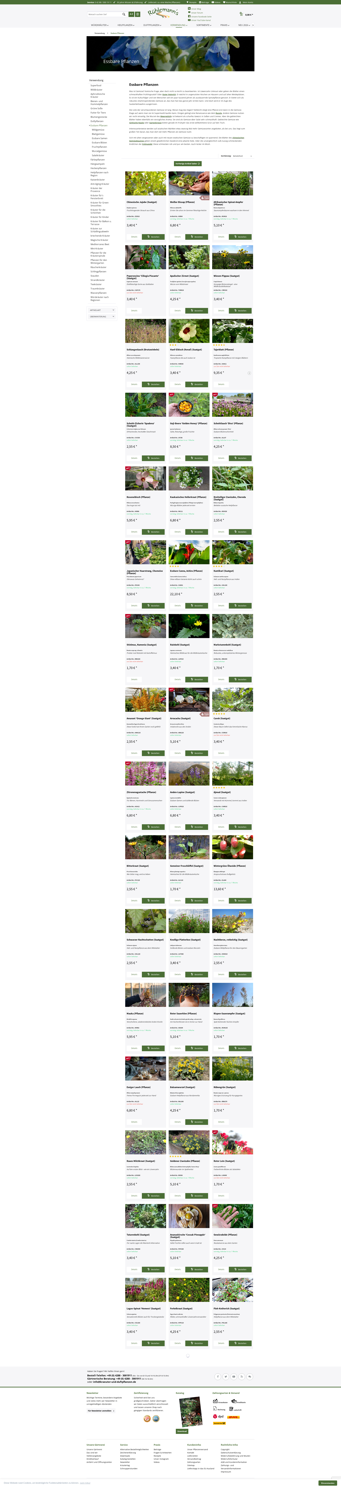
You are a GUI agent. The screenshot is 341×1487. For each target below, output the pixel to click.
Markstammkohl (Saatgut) (227, 645)
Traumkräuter (98, 288)
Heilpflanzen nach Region (99, 174)
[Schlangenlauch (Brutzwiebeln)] (145, 331)
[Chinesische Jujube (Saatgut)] (145, 183)
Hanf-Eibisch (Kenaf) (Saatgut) (186, 349)
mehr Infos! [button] (85, 1483)
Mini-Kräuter (97, 248)
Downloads (125, 1456)
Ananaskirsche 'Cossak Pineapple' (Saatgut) (187, 1236)
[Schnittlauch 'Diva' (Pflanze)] (232, 405)
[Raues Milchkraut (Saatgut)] (145, 1142)
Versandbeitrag (194, 1459)
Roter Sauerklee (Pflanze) (183, 1013)
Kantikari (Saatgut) (224, 571)
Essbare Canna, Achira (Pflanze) (186, 571)
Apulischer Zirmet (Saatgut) (184, 276)
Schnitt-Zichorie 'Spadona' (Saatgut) (140, 424)
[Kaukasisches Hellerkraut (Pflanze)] (189, 478)
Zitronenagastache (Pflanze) (141, 792)
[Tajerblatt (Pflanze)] (232, 331)
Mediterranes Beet (100, 244)
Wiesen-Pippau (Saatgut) (227, 276)
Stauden (95, 275)
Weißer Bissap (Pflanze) (182, 202)
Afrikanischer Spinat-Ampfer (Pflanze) (228, 203)
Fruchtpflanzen (99, 146)
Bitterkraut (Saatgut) (138, 866)
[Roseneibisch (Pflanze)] (145, 478)
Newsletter (125, 1462)
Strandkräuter (98, 280)
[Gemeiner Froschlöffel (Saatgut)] (189, 847)
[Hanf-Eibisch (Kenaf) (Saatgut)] (189, 331)
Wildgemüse (98, 129)
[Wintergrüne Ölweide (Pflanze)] (232, 847)
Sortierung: (226, 156)
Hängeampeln (98, 163)
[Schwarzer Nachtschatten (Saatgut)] (145, 921)
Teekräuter (96, 284)
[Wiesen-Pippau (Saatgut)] (232, 257)
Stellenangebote (94, 1456)
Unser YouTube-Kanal (201, 20)
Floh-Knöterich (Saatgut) (227, 1308)
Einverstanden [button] (327, 1483)
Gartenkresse (155, 122)
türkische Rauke (136, 122)
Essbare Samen (99, 138)
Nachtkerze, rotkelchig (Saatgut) (231, 940)
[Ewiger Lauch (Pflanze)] (145, 1069)
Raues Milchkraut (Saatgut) (141, 1161)
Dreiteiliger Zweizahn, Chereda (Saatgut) (230, 498)
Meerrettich (165, 116)
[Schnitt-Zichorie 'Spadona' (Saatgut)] (145, 405)
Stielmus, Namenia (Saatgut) (142, 645)
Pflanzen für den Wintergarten (99, 261)
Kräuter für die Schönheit (98, 211)
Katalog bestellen (128, 1459)
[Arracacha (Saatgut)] (189, 700)
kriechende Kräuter (100, 235)
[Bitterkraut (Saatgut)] (145, 847)
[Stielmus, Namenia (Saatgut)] (145, 626)
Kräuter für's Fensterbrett (97, 197)
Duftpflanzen (97, 121)
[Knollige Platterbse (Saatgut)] (189, 921)
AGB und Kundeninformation (234, 1462)
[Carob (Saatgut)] (232, 700)
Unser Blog (196, 9)
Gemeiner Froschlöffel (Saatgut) (186, 866)
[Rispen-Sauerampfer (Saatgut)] (232, 995)
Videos (217, 2)
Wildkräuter (96, 89)
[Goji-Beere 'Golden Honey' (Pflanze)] (189, 405)
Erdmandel (147, 144)
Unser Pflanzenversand (197, 1449)
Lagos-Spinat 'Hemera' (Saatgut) (144, 1308)
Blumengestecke (99, 116)
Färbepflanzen (98, 159)
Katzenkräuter (98, 179)
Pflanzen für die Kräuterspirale (98, 254)
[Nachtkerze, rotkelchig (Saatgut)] (232, 921)
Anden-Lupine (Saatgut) (182, 792)
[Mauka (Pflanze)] (145, 995)
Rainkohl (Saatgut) (180, 645)
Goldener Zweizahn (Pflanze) (185, 1161)
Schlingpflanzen (98, 271)
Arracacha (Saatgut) (180, 718)
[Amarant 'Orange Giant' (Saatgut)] (145, 700)
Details (134, 236)
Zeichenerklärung (128, 1452)
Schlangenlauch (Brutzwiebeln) (143, 349)
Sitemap (191, 1465)
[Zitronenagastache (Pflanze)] (145, 774)
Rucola (219, 113)
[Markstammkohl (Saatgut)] (232, 626)
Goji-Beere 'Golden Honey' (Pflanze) (188, 423)
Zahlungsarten (193, 1462)
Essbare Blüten (99, 142)
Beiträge (205, 2)
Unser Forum (197, 12)
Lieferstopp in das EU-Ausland (200, 1468)
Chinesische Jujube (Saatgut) (142, 202)
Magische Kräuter (99, 240)
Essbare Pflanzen (98, 125)
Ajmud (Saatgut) (222, 792)
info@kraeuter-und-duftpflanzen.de (114, 1381)
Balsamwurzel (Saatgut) (182, 1087)
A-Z (131, 14)
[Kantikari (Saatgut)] (232, 552)
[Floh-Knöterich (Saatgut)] (232, 1290)
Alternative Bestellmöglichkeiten (134, 1449)
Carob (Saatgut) (222, 718)
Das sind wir (92, 1452)
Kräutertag (125, 1465)
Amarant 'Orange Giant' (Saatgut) (144, 718)
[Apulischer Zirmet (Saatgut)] (189, 257)
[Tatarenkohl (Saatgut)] (145, 1216)
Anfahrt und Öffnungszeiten (99, 1462)
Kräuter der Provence (96, 190)
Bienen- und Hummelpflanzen (99, 103)
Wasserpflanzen (99, 292)
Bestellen (155, 237)
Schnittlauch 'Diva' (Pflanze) (228, 423)
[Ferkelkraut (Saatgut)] (189, 1290)
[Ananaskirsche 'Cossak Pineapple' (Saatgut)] (189, 1216)
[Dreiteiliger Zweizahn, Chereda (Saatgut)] (232, 478)
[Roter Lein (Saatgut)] (232, 1142)
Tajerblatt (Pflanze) (224, 349)
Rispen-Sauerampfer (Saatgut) (229, 1013)
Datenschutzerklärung (231, 1452)
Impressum (226, 1471)
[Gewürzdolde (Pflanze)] (232, 1216)
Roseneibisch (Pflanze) (138, 497)
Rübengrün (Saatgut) (225, 1087)
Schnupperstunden (128, 1468)
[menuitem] (191, 2)
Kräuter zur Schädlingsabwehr (100, 230)
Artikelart (95, 310)
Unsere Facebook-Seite (201, 16)
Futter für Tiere (98, 112)
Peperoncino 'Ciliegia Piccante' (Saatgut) (143, 277)
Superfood (96, 85)
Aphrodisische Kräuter (98, 95)
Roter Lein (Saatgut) (224, 1161)
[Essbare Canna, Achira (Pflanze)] (189, 552)
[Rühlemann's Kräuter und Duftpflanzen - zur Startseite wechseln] (163, 14)
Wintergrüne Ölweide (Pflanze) (230, 866)
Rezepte (192, 2)
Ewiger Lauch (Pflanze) (139, 1087)
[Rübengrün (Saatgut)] (232, 1069)
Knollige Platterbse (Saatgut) (185, 940)
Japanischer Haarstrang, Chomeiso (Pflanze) (145, 572)
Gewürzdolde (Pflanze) (225, 1235)
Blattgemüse (98, 134)
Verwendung (96, 80)
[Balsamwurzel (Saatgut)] (189, 1069)
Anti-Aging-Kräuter (100, 183)
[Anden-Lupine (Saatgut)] (189, 774)
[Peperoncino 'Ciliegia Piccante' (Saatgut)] (145, 257)
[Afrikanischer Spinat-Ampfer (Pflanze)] (232, 183)
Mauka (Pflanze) (135, 1013)
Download (182, 1431)
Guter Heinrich (169, 94)
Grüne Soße (97, 108)
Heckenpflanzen (99, 168)
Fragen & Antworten (163, 1452)
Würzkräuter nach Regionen (100, 299)
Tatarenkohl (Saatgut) (138, 1235)
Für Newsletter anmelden (99, 1410)
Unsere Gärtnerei (94, 1449)
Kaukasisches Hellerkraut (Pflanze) (188, 497)
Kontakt (190, 1452)
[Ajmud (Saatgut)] (232, 774)
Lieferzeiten (192, 1456)
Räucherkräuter (98, 267)
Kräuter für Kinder (100, 217)
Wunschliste (231, 2)
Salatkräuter (98, 155)
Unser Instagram (161, 1459)
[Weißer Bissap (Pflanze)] (189, 183)
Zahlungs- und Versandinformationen (231, 1467)
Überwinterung (98, 316)
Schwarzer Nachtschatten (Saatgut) (145, 940)
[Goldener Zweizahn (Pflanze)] (189, 1142)
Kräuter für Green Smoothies (100, 204)
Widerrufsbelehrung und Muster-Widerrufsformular (236, 1457)
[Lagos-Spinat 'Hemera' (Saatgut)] (145, 1290)
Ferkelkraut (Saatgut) (181, 1308)
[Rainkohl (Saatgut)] (189, 626)
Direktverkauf (93, 1459)
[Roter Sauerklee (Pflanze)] (189, 995)
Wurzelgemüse (99, 151)
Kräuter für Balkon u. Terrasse (101, 223)
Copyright (225, 1449)
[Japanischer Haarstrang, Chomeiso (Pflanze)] (145, 552)
